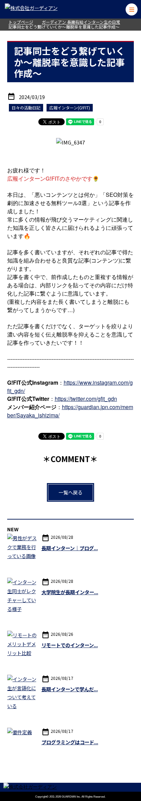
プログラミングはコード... (69, 742)
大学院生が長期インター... (69, 592)
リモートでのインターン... (69, 645)
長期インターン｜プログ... (69, 548)
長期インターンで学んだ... (69, 689)
